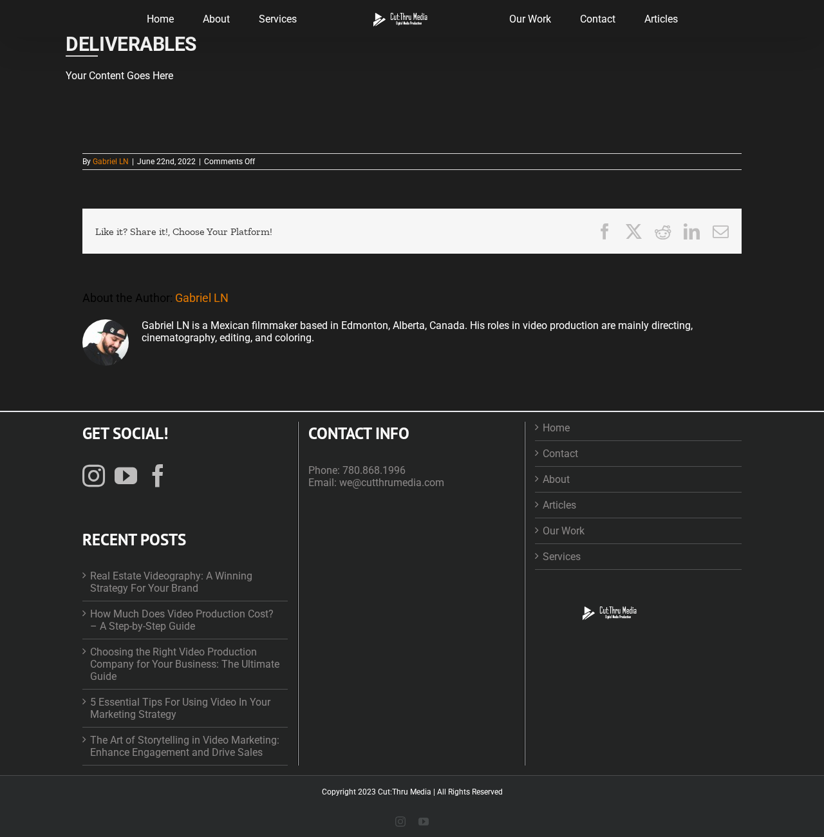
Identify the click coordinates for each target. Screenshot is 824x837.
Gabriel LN (111, 161)
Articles (559, 505)
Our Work (564, 531)
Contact (560, 453)
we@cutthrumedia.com (391, 482)
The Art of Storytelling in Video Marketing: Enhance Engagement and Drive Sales (184, 746)
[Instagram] (93, 475)
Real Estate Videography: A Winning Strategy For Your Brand (171, 582)
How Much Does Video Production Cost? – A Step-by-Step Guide (182, 620)
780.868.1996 (374, 470)
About (556, 479)
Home (556, 428)
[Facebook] (158, 475)
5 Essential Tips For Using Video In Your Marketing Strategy (180, 708)
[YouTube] (126, 475)
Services (562, 556)
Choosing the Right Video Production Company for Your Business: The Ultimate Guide (184, 664)
